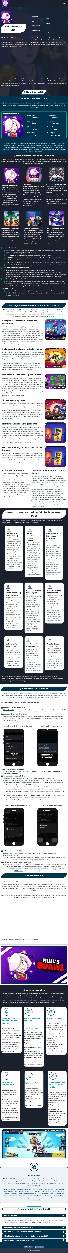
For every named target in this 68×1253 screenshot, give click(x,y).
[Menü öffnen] (64, 3)
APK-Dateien (18, 871)
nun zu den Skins (16, 427)
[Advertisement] (34, 64)
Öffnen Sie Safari (8, 710)
